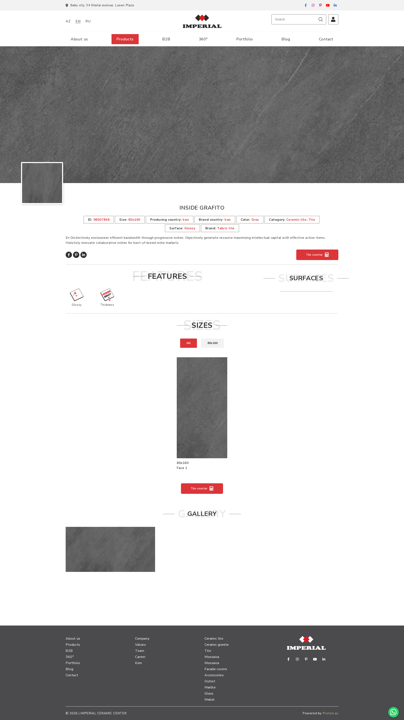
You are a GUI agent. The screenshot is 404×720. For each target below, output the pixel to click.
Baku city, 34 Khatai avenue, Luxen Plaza (102, 5)
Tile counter (314, 255)
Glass (209, 693)
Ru (87, 21)
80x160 (212, 343)
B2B (166, 39)
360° (203, 39)
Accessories (214, 675)
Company (142, 638)
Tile (208, 650)
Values (140, 644)
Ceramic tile (214, 638)
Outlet (210, 681)
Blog (286, 39)
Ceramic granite (217, 644)
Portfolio (244, 39)
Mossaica (212, 657)
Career (140, 657)
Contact (326, 39)
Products (125, 39)
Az (68, 21)
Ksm (138, 663)
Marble (210, 687)
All (188, 343)
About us (79, 39)
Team (139, 650)
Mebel (210, 699)
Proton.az (330, 713)
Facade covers (216, 669)
